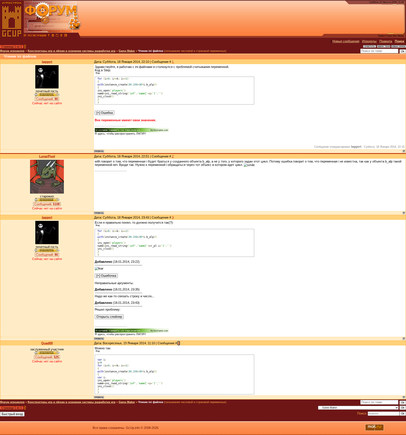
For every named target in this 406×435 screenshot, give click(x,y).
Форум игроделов (12, 50)
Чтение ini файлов (150, 50)
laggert (47, 61)
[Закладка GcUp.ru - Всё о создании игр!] (57, 36)
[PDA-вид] (61, 36)
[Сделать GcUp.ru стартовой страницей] (53, 36)
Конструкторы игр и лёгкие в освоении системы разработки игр (71, 50)
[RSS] (65, 36)
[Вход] (49, 36)
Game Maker (127, 50)
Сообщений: (47, 99)
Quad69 (47, 343)
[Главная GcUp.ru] (12, 36)
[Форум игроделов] (25, 36)
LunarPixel (47, 156)
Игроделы (369, 41)
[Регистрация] (37, 36)
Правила (385, 41)
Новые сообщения (345, 41)
